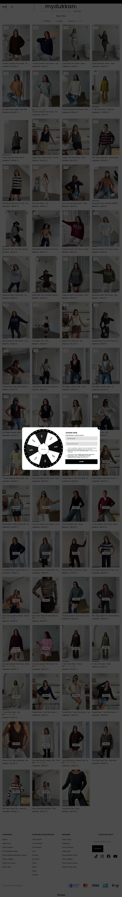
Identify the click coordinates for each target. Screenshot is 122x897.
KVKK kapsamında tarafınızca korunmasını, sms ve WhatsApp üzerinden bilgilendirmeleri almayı (81, 456)
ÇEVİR (81, 461)
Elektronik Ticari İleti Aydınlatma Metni (78, 450)
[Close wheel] (99, 428)
